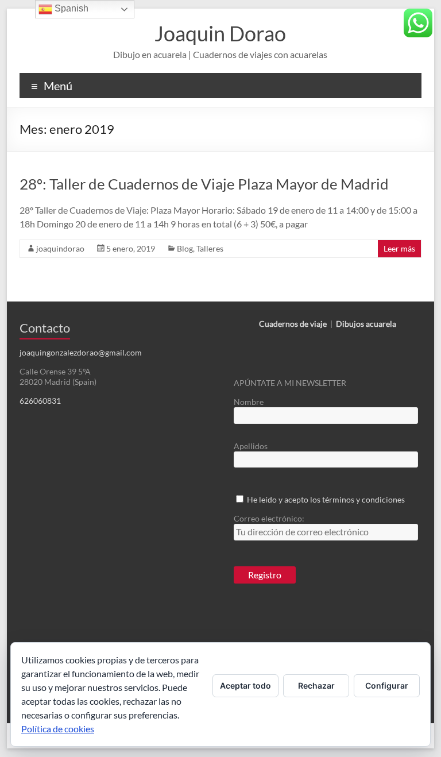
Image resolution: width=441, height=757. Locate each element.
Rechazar (316, 685)
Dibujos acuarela (366, 324)
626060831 (40, 400)
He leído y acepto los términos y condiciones (326, 499)
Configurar (386, 685)
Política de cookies (57, 728)
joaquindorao (60, 248)
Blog (185, 248)
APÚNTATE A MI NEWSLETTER (290, 383)
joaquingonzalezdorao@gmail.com (81, 352)
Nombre (249, 402)
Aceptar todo (245, 685)
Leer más (399, 248)
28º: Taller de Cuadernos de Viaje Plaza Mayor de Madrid (204, 184)
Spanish (70, 8)
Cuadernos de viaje (293, 324)
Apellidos (251, 446)
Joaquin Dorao (220, 33)
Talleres (209, 248)
